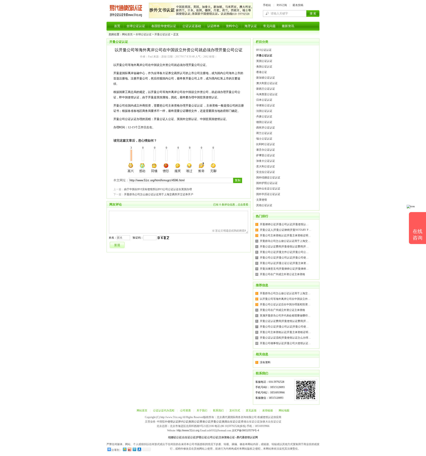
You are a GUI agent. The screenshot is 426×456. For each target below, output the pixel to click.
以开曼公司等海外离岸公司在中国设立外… (285, 298)
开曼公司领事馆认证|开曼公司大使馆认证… (285, 343)
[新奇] (201, 167)
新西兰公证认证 (265, 88)
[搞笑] (177, 167)
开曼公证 (216, 421)
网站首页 (127, 34)
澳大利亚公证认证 (267, 83)
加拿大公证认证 (265, 160)
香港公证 (261, 72)
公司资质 (185, 410)
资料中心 (232, 26)
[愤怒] (166, 167)
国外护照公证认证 (267, 183)
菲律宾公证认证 (265, 105)
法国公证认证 (264, 111)
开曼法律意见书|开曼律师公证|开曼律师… (284, 268)
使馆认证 (173, 421)
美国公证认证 (264, 66)
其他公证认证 (264, 205)
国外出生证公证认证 (268, 188)
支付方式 (234, 410)
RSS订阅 (282, 5)
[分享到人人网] (139, 449)
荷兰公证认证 (264, 133)
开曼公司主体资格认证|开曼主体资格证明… (285, 235)
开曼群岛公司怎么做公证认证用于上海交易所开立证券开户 (158, 194)
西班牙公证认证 (265, 127)
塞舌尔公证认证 (265, 149)
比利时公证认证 (265, 144)
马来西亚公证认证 (267, 94)
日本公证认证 (264, 99)
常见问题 (269, 26)
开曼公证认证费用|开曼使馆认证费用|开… (284, 246)
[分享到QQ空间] (124, 449)
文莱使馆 (261, 199)
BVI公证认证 (264, 49)
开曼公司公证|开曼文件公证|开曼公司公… (284, 252)
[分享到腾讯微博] (134, 449)
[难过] (189, 167)
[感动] (142, 167)
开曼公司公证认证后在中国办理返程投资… (285, 304)
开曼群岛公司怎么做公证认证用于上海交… (285, 241)
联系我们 (218, 410)
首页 (117, 26)
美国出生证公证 (231, 421)
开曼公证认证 (162, 34)
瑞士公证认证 (264, 138)
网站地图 (284, 410)
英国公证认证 (264, 61)
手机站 (267, 5)
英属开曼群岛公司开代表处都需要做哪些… (285, 315)
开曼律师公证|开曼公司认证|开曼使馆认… (284, 224)
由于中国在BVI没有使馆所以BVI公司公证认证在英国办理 (158, 189)
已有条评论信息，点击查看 (230, 204)
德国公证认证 (264, 122)
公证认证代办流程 (163, 410)
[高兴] (130, 167)
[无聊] (213, 167)
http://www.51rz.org (188, 430)
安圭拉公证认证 (265, 172)
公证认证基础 (191, 26)
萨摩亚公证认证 (265, 155)
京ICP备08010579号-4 (245, 430)
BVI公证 (183, 421)
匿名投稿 (298, 5)
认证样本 (213, 26)
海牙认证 (251, 26)
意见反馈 (251, 410)
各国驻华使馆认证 (163, 26)
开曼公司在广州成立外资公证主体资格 (282, 274)
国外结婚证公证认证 (268, 177)
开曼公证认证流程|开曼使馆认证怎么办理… (285, 337)
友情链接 (267, 410)
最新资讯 (288, 26)
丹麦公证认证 (264, 116)
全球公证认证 (135, 26)
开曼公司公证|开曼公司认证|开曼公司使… (284, 257)
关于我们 (202, 410)
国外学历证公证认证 (268, 194)
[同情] (154, 167)
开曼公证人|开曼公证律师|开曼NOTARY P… (285, 229)
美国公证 (194, 421)
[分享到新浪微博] (129, 449)
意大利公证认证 (265, 166)
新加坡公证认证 (265, 77)
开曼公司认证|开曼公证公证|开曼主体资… (284, 263)
